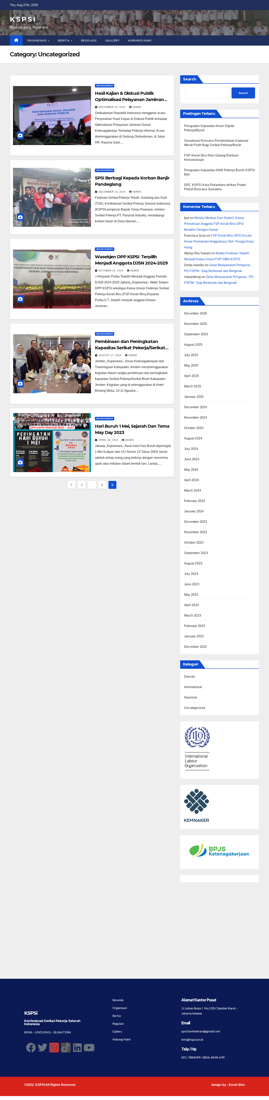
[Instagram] (54, 1047)
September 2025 (196, 334)
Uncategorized (104, 86)
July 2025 (191, 355)
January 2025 (194, 396)
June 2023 (191, 584)
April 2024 (191, 480)
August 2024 (193, 438)
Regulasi (88, 40)
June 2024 (191, 459)
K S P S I (22, 19)
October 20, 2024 (111, 270)
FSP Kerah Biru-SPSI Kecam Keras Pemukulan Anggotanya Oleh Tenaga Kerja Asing (219, 241)
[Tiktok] (66, 1047)
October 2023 (193, 542)
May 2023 (191, 594)
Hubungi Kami (139, 40)
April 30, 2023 (109, 440)
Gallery (112, 40)
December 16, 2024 (112, 107)
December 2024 (195, 407)
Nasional (190, 697)
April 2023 (191, 605)
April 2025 (191, 376)
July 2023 (191, 573)
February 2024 (194, 501)
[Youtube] (89, 1047)
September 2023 (196, 553)
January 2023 (194, 636)
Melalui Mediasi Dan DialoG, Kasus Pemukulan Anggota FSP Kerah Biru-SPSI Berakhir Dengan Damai (214, 223)
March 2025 (192, 386)
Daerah (189, 676)
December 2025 (195, 313)
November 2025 (195, 323)
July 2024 (191, 448)
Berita (64, 40)
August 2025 (193, 344)
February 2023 (194, 626)
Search (189, 79)
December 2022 (195, 646)
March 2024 (192, 490)
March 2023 (192, 615)
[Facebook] (31, 1047)
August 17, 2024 (110, 355)
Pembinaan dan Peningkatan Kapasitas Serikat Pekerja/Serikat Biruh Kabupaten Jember (130, 348)
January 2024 (194, 511)
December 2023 (195, 521)
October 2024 (193, 428)
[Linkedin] (77, 1047)
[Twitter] (42, 1047)
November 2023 (195, 532)
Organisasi (37, 40)
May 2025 (191, 365)
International (193, 687)
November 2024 (195, 417)
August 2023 (193, 563)
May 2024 (191, 469)
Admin (137, 107)
